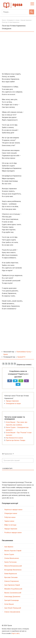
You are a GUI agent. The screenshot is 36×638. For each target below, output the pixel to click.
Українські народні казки (13, 509)
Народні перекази (12, 401)
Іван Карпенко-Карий (12, 585)
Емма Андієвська (10, 573)
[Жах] (3, 363)
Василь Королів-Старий (12, 551)
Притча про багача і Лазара (15, 440)
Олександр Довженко (12, 596)
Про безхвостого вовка (14, 438)
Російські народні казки (13, 532)
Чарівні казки (9, 521)
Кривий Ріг (21, 357)
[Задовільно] (9, 363)
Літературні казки (10, 513)
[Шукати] (31, 11)
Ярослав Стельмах (11, 577)
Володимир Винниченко (13, 570)
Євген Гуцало (9, 554)
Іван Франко (8, 547)
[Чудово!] (14, 363)
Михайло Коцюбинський (13, 589)
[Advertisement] (18, 52)
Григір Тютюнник (10, 562)
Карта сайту (16, 633)
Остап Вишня (9, 604)
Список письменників (12, 612)
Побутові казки (9, 517)
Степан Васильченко (11, 558)
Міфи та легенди (10, 525)
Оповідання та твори (13, 403)
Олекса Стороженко (11, 581)
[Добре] (12, 363)
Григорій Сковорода (11, 600)
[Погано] (6, 363)
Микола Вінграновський (13, 566)
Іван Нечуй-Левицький (12, 608)
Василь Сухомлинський (12, 593)
